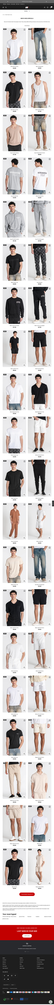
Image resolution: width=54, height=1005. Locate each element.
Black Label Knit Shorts (39, 627)
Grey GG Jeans (39, 282)
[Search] (6, 7)
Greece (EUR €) (5, 984)
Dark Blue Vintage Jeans (39, 584)
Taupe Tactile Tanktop (14, 152)
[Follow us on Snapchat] (8, 979)
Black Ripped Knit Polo (39, 411)
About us (21, 959)
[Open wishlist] (47, 7)
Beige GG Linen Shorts (39, 757)
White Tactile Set (39, 541)
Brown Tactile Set (14, 541)
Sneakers (37, 916)
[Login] (44, 7)
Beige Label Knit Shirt (39, 800)
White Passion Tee (14, 455)
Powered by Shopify (13, 988)
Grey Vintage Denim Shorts (39, 152)
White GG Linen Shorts (39, 714)
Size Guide (13, 4)
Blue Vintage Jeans (39, 66)
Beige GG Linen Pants (14, 800)
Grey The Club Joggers (39, 239)
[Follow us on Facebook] (4, 975)
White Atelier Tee (14, 714)
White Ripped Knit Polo (14, 411)
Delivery (4, 4)
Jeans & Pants (21, 916)
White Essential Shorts (39, 455)
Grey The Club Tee (14, 196)
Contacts (4, 959)
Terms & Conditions (41, 959)
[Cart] (50, 7)
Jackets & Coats (5, 918)
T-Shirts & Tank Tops (6, 916)
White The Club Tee (39, 196)
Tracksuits (29, 916)
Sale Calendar (5, 968)
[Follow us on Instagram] (12, 975)
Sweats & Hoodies (47, 916)
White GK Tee (39, 843)
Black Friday (22, 968)
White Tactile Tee (14, 671)
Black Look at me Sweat (14, 325)
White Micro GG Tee (14, 66)
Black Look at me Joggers (40, 325)
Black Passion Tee (14, 282)
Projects (38, 966)
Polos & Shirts (13, 916)
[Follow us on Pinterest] (15, 975)
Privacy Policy (39, 962)
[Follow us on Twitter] (8, 975)
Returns (8, 4)
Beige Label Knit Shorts (14, 843)
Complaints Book (40, 964)
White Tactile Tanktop (39, 109)
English (12, 984)
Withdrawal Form (40, 968)
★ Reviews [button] (53, 503)
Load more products (27, 894)
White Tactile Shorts (39, 671)
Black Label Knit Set (14, 368)
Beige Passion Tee (14, 584)
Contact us (22, 4)
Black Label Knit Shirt (14, 627)
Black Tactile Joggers (40, 498)
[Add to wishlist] (24, 30)
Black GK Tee (14, 886)
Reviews (21, 962)
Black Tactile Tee (14, 498)
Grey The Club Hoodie (14, 239)
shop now (27, 935)
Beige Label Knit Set (39, 886)
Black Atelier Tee (14, 757)
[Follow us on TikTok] (4, 979)
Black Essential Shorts (39, 368)
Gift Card (17, 4)
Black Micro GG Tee (14, 109)
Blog (21, 964)
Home (4, 14)
